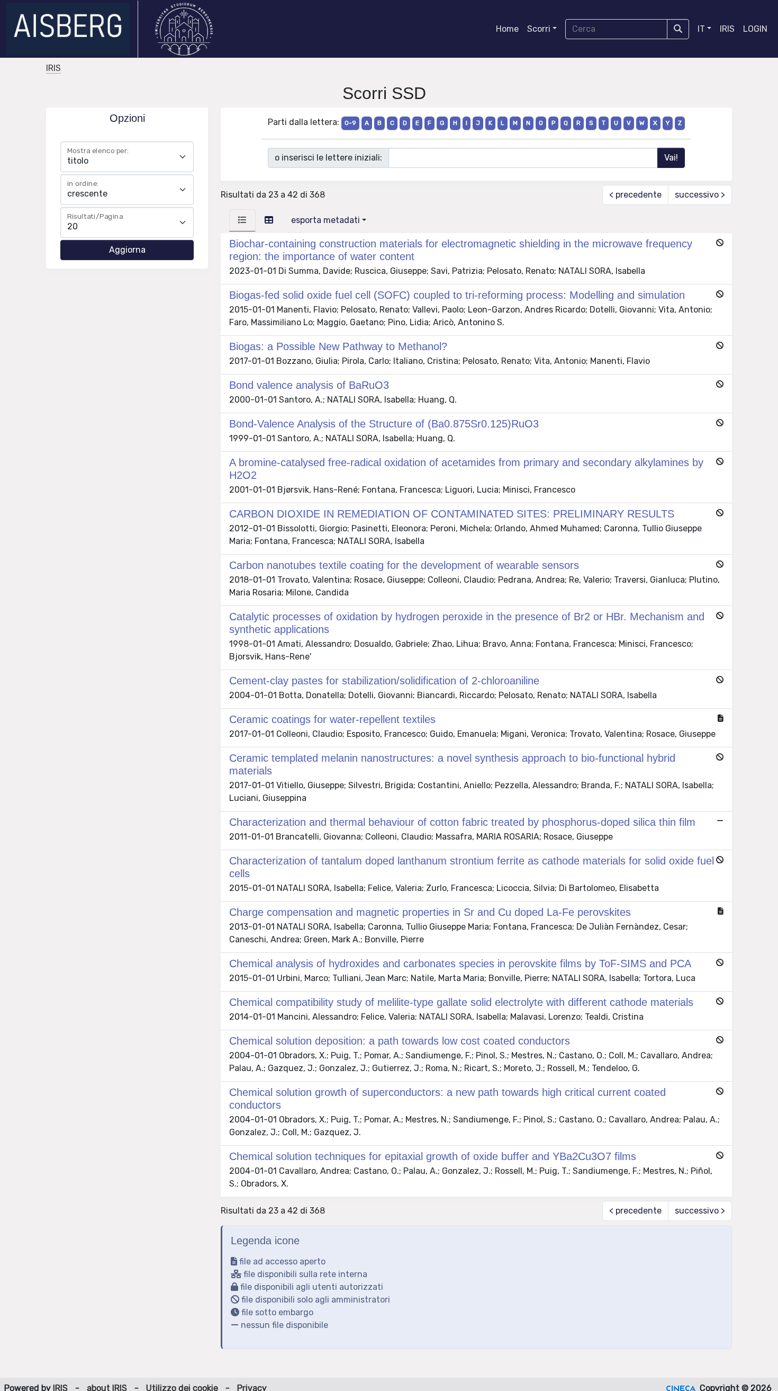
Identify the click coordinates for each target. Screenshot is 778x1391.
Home (507, 29)
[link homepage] (72, 29)
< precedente (635, 195)
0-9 (350, 123)
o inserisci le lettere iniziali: (328, 158)
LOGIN (755, 29)
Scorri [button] (538, 29)
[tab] (242, 220)
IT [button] (701, 29)
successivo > (700, 195)
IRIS (727, 29)
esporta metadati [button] (325, 220)
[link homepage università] (184, 29)
